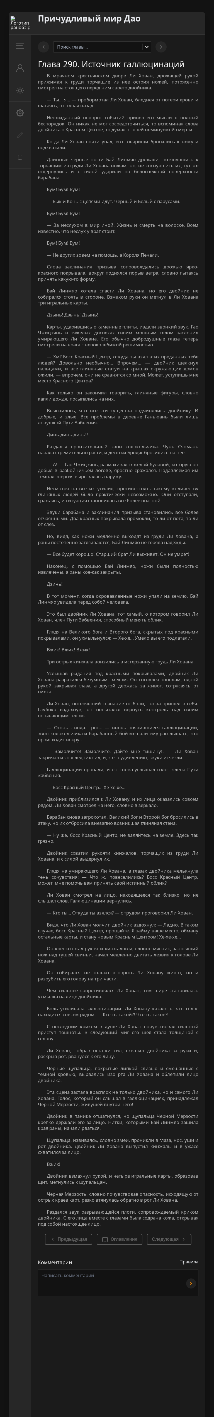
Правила (188, 1262)
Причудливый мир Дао (89, 18)
